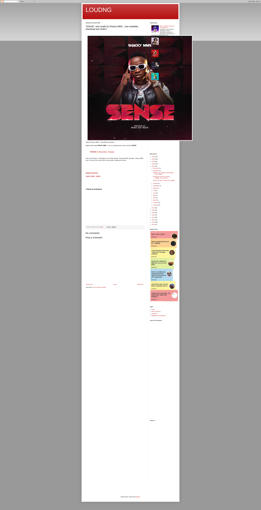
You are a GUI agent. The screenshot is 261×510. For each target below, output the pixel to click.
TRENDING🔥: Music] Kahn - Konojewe (102, 152)
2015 (153, 222)
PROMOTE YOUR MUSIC (158, 315)
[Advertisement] (156, 119)
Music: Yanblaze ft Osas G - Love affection (167, 26)
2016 (153, 220)
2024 (153, 161)
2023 (153, 164)
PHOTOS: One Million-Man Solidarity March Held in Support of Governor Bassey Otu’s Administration (158, 274)
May (154, 195)
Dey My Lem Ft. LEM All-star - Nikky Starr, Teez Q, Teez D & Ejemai (159, 263)
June (154, 193)
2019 (153, 212)
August (155, 188)
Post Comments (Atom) (99, 287)
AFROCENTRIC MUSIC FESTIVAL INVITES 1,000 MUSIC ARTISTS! (159, 285)
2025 (153, 159)
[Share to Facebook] (113, 227)
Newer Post (89, 284)
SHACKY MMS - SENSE (93, 176)
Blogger (138, 497)
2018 (153, 215)
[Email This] (107, 227)
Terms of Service (156, 311)
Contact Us (154, 313)
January (155, 205)
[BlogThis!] (109, 227)
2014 (153, 224)
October (155, 183)
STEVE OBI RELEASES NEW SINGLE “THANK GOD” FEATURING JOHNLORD (160, 252)
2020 (153, 210)
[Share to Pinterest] (115, 227)
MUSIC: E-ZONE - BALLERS (158, 234)
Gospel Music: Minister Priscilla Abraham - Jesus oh (167, 40)
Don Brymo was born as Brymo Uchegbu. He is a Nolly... (161, 177)
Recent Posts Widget (170, 301)
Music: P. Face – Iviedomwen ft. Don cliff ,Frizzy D (166, 75)
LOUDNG (99, 9)
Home (115, 284)
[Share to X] (111, 227)
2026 (153, 156)
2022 (153, 166)
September (156, 186)
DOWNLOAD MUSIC (92, 173)
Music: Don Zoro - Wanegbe (167, 62)
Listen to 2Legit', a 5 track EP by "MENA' (164, 180)
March (155, 200)
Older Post (140, 284)
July (154, 190)
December (156, 168)
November (156, 170)
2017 (153, 217)
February (155, 202)
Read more (154, 237)
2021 (153, 208)
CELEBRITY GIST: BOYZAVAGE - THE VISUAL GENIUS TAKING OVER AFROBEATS (160, 295)
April (154, 197)
